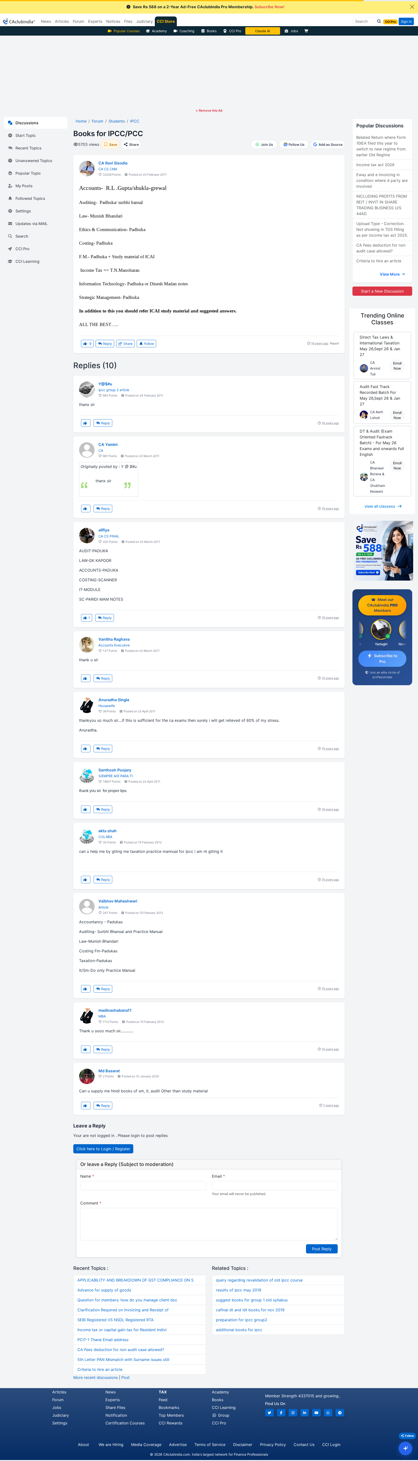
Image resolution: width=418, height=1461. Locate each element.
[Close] (412, 7)
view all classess (380, 506)
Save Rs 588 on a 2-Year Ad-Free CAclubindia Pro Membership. (208, 6)
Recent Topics (28, 148)
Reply (107, 344)
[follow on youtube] (316, 1412)
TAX (163, 1392)
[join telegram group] (340, 1412)
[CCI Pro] (382, 551)
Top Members (171, 1415)
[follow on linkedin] (304, 1412)
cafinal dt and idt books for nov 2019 (250, 1309)
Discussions (26, 122)
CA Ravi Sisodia (112, 163)
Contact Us (304, 1444)
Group (223, 1415)
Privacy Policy (273, 1444)
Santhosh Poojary (114, 770)
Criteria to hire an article (99, 1369)
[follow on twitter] (269, 1412)
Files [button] (128, 21)
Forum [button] (78, 21)
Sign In (406, 21)
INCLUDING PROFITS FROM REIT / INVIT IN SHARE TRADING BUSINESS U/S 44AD (381, 205)
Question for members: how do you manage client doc (127, 1300)
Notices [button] (113, 21)
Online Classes (382, 319)
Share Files (115, 1407)
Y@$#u (105, 383)
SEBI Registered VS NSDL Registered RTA (115, 1319)
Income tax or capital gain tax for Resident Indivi (122, 1329)
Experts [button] (95, 21)
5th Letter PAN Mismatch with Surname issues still (123, 1359)
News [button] (46, 21)
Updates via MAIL (31, 223)
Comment (90, 1203)
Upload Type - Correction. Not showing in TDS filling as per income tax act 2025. (382, 229)
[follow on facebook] (281, 1412)
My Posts (24, 185)
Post (125, 1377)
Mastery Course (262, 31)
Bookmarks (169, 1407)
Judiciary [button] (144, 21)
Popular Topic (28, 173)
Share (127, 344)
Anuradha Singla (113, 699)
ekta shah (107, 830)
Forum (58, 1399)
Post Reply (322, 1248)
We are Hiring (111, 1444)
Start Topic (25, 135)
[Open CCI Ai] (405, 1448)
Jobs (294, 31)
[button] (377, 21)
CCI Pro (235, 31)
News (110, 1392)
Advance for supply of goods (104, 1290)
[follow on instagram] (293, 1412)
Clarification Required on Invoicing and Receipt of (123, 1309)
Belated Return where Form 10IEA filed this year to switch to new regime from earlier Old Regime (381, 146)
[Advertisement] (209, 72)
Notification (116, 1415)
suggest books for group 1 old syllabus (252, 1300)
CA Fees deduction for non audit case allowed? (120, 1349)
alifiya (103, 530)
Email (218, 1176)
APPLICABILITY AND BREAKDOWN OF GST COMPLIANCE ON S (135, 1280)
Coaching (186, 31)
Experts (112, 1399)
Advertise (178, 1444)
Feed (163, 1399)
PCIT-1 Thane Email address (102, 1339)
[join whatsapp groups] (328, 1412)
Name (87, 1176)
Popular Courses (127, 31)
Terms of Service (209, 1444)
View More (390, 274)
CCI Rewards (170, 1423)
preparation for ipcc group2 (241, 1319)
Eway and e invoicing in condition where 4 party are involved (382, 180)
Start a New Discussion (382, 291)
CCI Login (331, 1444)
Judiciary (60, 1415)
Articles (59, 1392)
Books (211, 31)
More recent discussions (95, 1377)
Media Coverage (146, 1444)
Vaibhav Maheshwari (117, 901)
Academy (159, 31)
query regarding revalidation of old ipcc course (259, 1280)
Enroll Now (397, 365)
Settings (23, 211)
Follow (148, 344)
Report (334, 343)
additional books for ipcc (239, 1329)
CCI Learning (27, 261)
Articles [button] (62, 21)
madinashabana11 (115, 1010)
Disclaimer (242, 1444)
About (83, 1444)
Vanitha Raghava (114, 639)
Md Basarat (109, 1070)
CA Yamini (108, 444)
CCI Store (166, 21)
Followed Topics (30, 198)
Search (21, 236)
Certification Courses (125, 1423)
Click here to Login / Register (103, 1148)
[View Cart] (307, 31)
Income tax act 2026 (375, 164)
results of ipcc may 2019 (238, 1290)
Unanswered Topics (33, 160)
